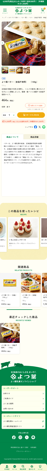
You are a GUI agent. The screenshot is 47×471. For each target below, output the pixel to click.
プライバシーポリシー (23, 451)
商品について (12, 137)
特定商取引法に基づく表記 (19, 447)
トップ (4, 17)
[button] (2, 43)
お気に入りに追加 (36, 105)
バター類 (24, 17)
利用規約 (33, 447)
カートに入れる (32, 115)
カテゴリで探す (13, 17)
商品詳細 (34, 137)
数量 (4, 115)
